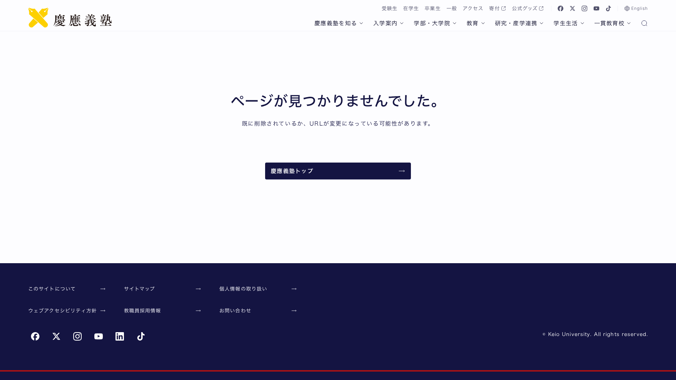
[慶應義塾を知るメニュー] (361, 23)
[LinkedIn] (119, 336)
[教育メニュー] (483, 23)
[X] (572, 8)
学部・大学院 (432, 23)
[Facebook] (560, 8)
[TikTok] (608, 8)
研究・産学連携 (516, 23)
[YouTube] (596, 8)
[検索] (644, 24)
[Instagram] (584, 8)
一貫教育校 (609, 23)
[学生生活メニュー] (582, 23)
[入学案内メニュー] (402, 23)
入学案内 (385, 23)
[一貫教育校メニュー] (629, 23)
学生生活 (565, 23)
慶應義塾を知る (335, 23)
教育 (473, 23)
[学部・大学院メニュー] (454, 23)
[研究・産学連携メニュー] (541, 23)
